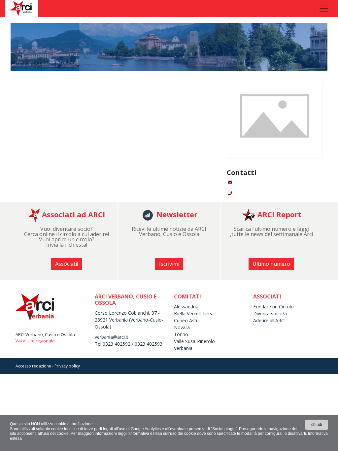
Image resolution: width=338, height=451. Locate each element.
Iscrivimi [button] (169, 263)
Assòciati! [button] (66, 263)
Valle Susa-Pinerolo (194, 341)
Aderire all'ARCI (270, 320)
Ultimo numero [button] (271, 263)
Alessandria (186, 306)
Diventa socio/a (270, 313)
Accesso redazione (33, 366)
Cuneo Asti (185, 320)
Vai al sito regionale (35, 341)
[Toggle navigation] (324, 8)
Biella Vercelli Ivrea (194, 313)
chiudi (316, 424)
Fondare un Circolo (273, 306)
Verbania (183, 348)
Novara (182, 327)
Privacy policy (67, 366)
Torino (181, 334)
